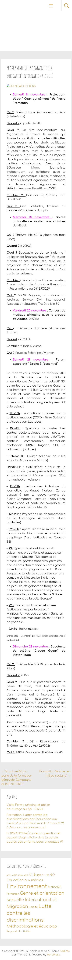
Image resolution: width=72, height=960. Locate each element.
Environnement (27, 886)
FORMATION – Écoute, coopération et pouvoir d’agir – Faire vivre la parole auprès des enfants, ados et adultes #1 (35, 837)
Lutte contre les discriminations (29, 913)
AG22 (9, 875)
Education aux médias (25, 880)
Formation (13, 894)
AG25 (26, 875)
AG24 (20, 875)
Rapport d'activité (18, 931)
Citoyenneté (42, 875)
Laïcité (33, 907)
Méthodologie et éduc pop (32, 926)
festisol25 (54, 887)
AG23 (14, 875)
